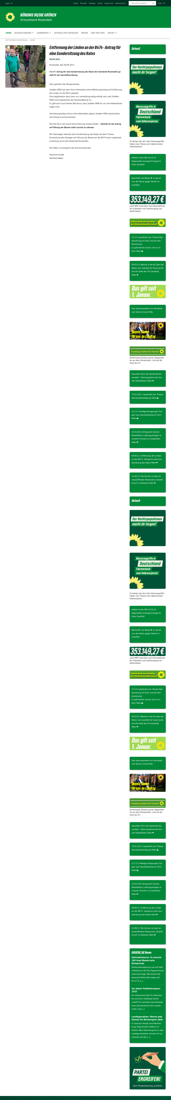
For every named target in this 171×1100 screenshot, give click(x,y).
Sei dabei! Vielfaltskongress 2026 (146, 990)
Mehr (138, 251)
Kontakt (83, 3)
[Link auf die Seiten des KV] (148, 199)
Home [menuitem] (8, 32)
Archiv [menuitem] (111, 32)
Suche (100, 3)
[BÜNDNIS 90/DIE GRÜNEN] (10, 17)
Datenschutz (120, 3)
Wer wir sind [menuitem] (98, 32)
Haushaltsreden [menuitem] (22, 32)
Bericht (135, 178)
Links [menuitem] (160, 3)
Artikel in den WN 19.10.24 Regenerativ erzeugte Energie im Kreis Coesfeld (146, 161)
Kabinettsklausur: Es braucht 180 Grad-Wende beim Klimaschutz (146, 960)
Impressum (108, 3)
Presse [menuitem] (84, 32)
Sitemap (92, 3)
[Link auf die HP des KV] (148, 331)
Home (75, 3)
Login (7, 3)
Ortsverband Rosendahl (16, 40)
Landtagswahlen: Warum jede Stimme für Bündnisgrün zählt (147, 1018)
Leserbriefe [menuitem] (43, 32)
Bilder (147, 178)
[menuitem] (75, 3)
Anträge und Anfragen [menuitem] (66, 32)
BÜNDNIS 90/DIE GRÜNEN (38, 15)
